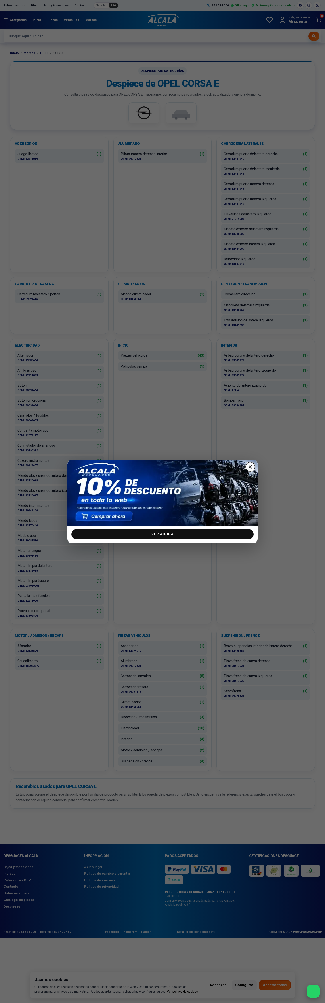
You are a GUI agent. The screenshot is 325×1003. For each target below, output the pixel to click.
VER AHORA (162, 534)
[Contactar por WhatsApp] (313, 991)
